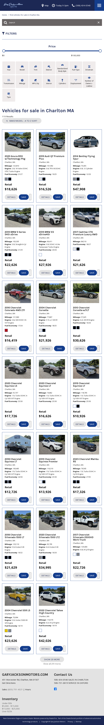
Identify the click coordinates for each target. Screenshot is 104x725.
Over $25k (7, 711)
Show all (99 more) (52, 663)
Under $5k (7, 703)
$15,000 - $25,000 (11, 708)
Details (11, 197)
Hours (28, 689)
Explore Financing (30, 197)
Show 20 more (52, 659)
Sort (23, 120)
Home (4, 15)
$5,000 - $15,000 (10, 706)
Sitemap (79, 722)
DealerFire (53, 718)
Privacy (70, 722)
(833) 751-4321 (15, 689)
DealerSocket (71, 718)
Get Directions (9, 683)
